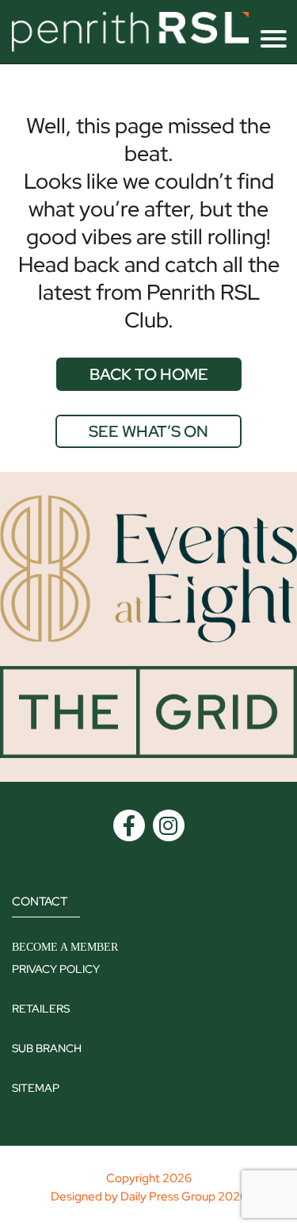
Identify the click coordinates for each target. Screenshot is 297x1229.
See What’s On (148, 431)
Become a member (65, 947)
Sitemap (35, 1088)
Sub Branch (47, 1048)
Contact (39, 901)
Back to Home (148, 374)
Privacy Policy (56, 969)
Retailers (41, 1008)
